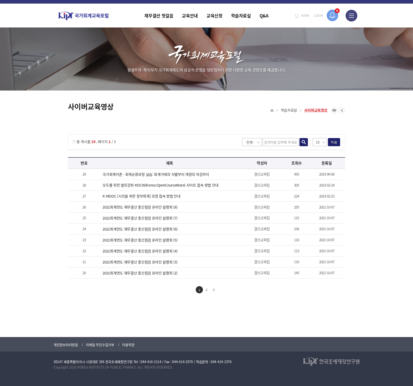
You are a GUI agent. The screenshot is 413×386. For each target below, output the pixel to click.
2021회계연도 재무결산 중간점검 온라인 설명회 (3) (140, 261)
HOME (305, 15)
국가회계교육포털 (83, 16)
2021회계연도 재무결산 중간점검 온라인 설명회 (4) (140, 250)
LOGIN (318, 15)
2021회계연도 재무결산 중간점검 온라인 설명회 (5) (140, 239)
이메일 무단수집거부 (100, 344)
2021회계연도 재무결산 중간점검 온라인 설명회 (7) (140, 217)
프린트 (334, 110)
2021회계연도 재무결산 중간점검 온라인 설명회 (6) (140, 228)
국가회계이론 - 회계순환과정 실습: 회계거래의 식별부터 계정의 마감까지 (156, 174)
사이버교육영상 (315, 110)
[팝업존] (332, 15)
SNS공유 (342, 110)
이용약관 (128, 344)
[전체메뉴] (351, 15)
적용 (334, 142)
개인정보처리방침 (66, 344)
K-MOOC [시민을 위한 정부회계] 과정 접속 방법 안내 (141, 195)
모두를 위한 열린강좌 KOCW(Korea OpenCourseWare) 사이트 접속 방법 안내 (160, 185)
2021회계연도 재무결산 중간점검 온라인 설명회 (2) (140, 272)
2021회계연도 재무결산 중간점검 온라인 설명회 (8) (140, 206)
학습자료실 (289, 110)
